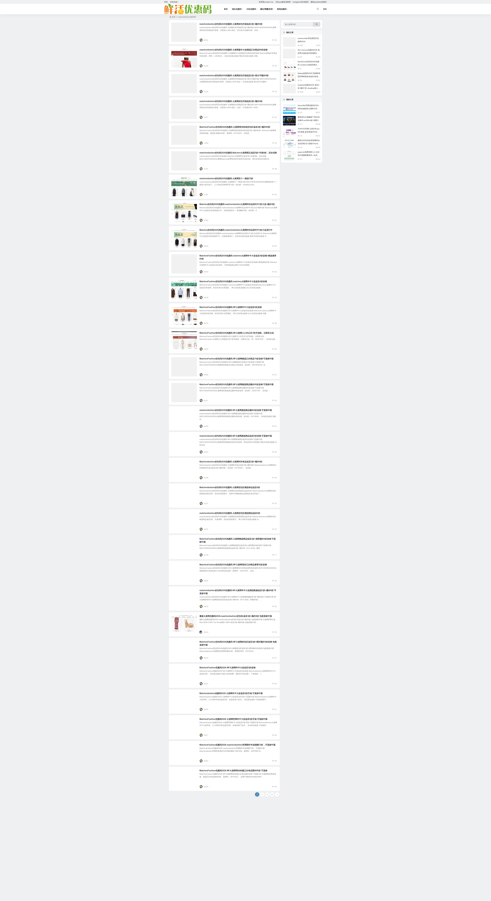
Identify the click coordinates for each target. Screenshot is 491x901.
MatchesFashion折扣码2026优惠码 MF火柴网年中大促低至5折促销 (230, 307)
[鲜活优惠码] (187, 9)
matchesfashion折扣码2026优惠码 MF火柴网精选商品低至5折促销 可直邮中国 (235, 436)
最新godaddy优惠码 (319, 2)
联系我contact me (266, 2)
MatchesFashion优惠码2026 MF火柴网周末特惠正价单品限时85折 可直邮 (233, 770)
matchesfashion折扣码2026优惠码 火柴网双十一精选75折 (226, 178)
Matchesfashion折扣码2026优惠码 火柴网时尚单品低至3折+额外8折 (230, 462)
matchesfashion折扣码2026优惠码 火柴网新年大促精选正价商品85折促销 (233, 50)
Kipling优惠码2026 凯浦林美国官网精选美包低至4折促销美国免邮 (309, 76)
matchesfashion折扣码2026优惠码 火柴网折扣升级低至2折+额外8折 (231, 24)
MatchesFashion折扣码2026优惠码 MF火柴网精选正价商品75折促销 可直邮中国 (236, 359)
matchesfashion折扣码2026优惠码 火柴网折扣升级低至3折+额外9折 (231, 101)
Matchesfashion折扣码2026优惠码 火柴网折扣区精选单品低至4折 (229, 487)
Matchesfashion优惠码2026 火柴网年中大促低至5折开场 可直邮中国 (231, 693)
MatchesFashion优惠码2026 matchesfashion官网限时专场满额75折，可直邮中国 (237, 745)
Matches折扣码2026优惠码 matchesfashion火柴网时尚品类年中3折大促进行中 (235, 230)
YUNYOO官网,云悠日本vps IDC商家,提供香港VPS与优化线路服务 (308, 132)
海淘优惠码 (282, 9)
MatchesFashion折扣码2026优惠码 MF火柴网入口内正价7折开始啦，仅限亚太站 (236, 333)
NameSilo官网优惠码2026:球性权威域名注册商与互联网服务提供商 (308, 108)
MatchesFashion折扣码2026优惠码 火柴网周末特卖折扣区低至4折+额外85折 (234, 127)
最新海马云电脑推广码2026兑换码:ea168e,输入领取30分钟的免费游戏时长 (309, 120)
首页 (173, 17)
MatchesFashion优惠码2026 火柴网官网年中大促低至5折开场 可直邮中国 (233, 719)
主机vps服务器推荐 (283, 2)
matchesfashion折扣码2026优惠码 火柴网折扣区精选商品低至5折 (229, 513)
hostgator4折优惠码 (301, 2)
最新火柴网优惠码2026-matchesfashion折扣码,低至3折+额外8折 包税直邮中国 (235, 616)
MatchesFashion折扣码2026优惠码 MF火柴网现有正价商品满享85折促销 (233, 565)
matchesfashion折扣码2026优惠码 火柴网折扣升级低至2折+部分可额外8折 (234, 75)
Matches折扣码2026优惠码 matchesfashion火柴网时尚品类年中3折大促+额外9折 (237, 204)
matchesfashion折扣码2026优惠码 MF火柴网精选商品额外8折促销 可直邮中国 (235, 410)
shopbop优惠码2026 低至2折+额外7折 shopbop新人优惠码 (309, 88)
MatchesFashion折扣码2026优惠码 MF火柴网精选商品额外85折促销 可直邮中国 (236, 384)
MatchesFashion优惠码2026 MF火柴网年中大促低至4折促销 (227, 667)
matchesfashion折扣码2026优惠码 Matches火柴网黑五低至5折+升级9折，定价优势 (238, 153)
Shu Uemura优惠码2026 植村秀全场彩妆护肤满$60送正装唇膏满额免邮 (309, 53)
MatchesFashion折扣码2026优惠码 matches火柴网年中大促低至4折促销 (233, 281)
